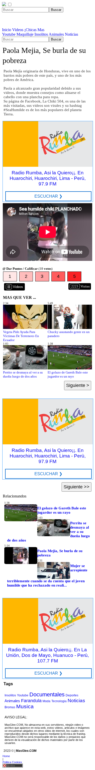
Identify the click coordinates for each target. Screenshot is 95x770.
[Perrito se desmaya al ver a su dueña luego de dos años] (25, 368)
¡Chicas (30, 30)
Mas (40, 30)
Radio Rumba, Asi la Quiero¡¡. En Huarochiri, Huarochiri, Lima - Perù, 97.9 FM (48, 178)
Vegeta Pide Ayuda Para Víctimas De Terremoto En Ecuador (21, 336)
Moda (46, 701)
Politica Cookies (12, 762)
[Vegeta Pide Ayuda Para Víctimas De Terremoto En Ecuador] (25, 328)
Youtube (8, 34)
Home (6, 756)
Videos (17, 30)
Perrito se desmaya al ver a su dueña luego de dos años (23, 374)
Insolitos (41, 34)
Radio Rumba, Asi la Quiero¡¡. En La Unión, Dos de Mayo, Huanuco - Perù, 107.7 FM (47, 655)
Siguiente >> (76, 486)
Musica (25, 706)
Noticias (71, 34)
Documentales (47, 694)
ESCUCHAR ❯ (48, 196)
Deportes (72, 695)
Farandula (31, 700)
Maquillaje (24, 34)
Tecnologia (59, 701)
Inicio (6, 30)
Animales (56, 34)
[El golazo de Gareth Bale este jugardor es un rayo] (70, 368)
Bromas (10, 707)
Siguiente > (77, 385)
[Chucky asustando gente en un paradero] (70, 328)
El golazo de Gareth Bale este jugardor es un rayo (68, 374)
